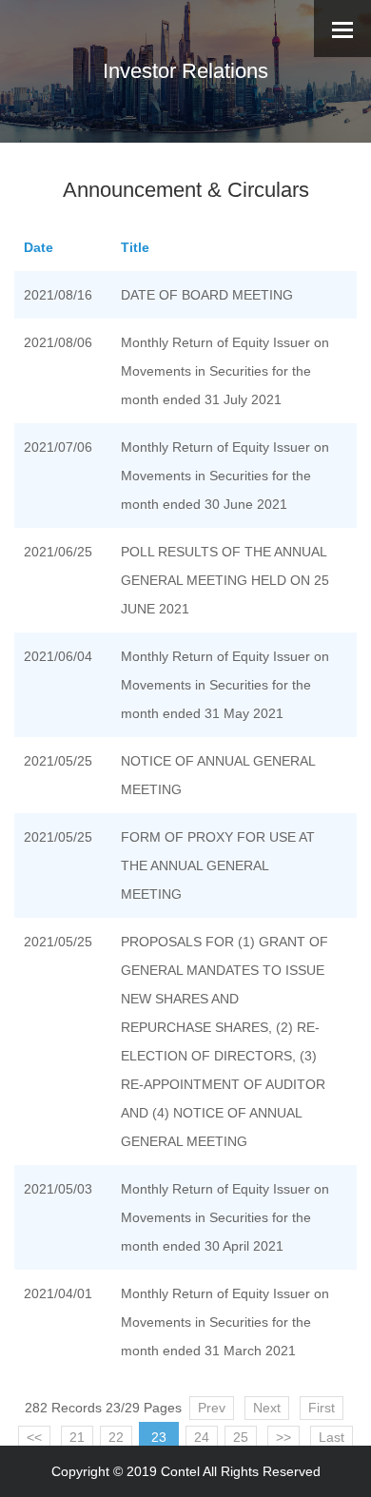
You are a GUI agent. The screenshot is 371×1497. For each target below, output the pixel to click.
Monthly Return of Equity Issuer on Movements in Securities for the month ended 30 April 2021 (225, 1217)
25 (240, 1437)
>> (283, 1437)
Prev (211, 1407)
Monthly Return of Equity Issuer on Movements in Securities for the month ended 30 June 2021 (225, 475)
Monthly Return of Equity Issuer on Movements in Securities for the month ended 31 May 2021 (225, 685)
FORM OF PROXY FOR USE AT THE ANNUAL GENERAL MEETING (218, 865)
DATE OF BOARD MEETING (207, 294)
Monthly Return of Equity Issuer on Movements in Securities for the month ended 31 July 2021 (225, 371)
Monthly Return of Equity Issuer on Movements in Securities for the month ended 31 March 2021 (225, 1322)
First (321, 1407)
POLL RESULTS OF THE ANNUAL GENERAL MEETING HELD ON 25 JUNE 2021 (225, 580)
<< (34, 1437)
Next (267, 1407)
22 (116, 1437)
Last (331, 1437)
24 (201, 1437)
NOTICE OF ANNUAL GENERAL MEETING (218, 775)
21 (77, 1437)
